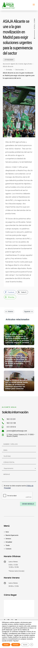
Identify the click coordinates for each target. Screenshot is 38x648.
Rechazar (15, 644)
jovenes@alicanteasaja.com (17, 431)
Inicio (7, 532)
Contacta (8, 549)
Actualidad (9, 542)
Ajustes (25, 644)
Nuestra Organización (12, 535)
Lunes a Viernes (13, 561)
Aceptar (6, 644)
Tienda (8, 545)
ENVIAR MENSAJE (28, 504)
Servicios (8, 539)
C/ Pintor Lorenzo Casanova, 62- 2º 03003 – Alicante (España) (21, 435)
